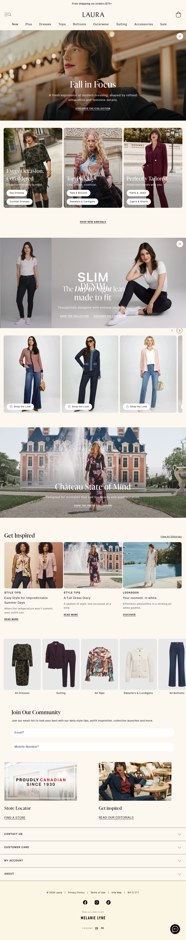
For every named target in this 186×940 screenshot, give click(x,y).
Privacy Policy (76, 893)
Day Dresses (17, 193)
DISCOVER (129, 615)
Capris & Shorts (139, 201)
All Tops (100, 693)
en (96, 928)
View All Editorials (171, 537)
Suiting (61, 693)
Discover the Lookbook (109, 316)
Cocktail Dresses (19, 201)
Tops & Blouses (78, 193)
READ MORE (11, 619)
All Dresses (22, 693)
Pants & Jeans (138, 193)
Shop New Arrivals (93, 222)
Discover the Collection (93, 109)
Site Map (117, 893)
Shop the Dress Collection (93, 506)
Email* (19, 732)
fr (102, 928)
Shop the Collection (74, 316)
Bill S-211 (133, 893)
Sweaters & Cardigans (82, 201)
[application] (175, 929)
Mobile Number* (27, 746)
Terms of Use (98, 893)
